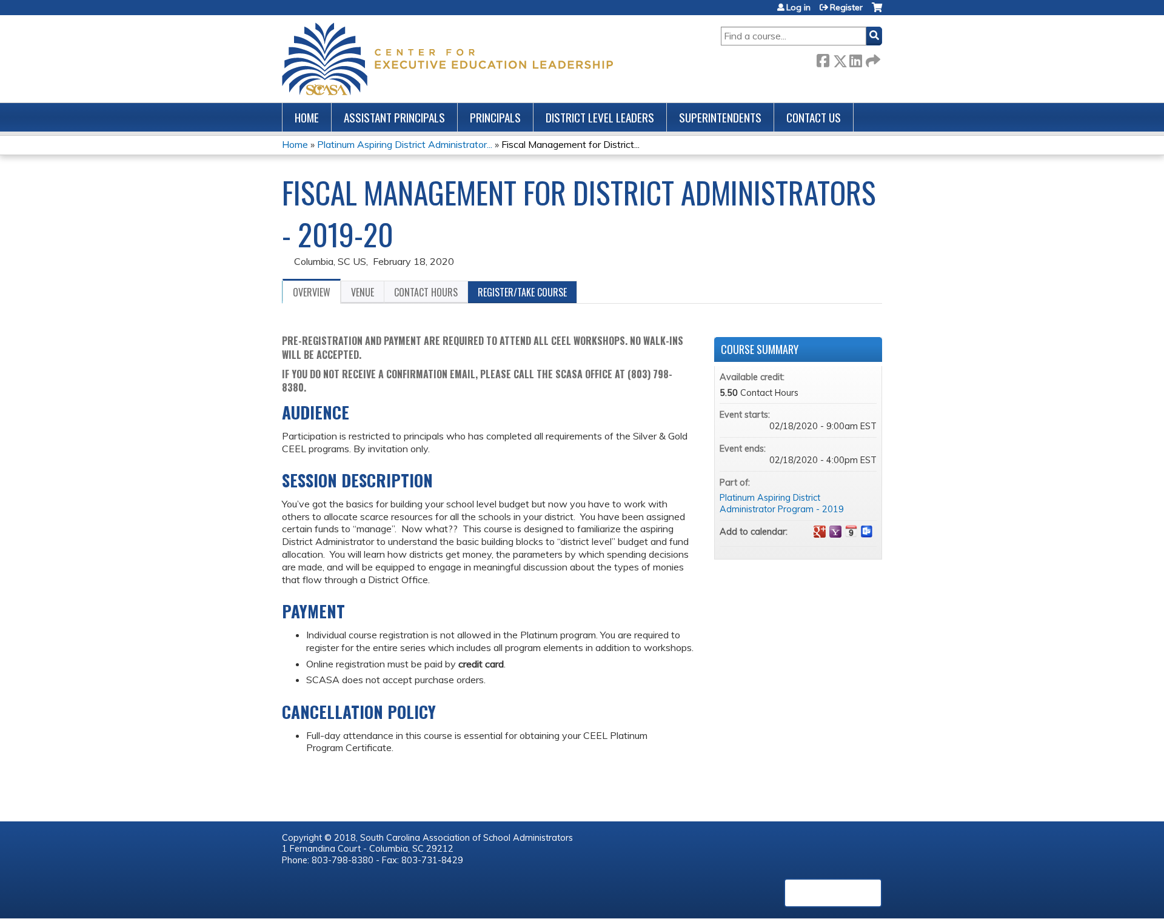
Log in (798, 7)
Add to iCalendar (851, 531)
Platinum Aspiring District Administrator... (404, 144)
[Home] (447, 58)
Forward (872, 58)
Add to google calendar (820, 532)
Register (846, 7)
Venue (362, 292)
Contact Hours (426, 292)
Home (307, 117)
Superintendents (720, 117)
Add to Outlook (867, 532)
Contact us (813, 117)
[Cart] (877, 12)
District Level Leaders (600, 117)
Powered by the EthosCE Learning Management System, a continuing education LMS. (833, 892)
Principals (495, 117)
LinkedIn (855, 58)
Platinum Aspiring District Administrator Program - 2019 (782, 503)
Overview (311, 292)
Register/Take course (522, 292)
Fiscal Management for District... (570, 144)
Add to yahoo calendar (835, 532)
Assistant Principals (394, 117)
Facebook (823, 58)
